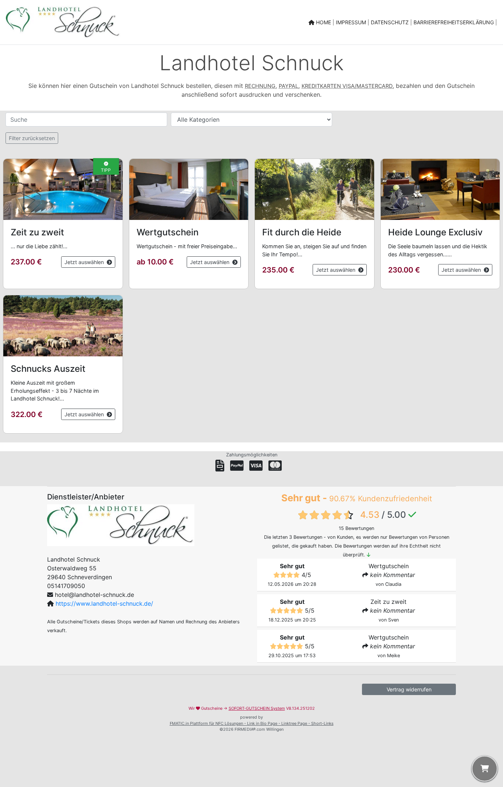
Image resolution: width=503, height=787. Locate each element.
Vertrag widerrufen (409, 689)
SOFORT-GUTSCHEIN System (257, 708)
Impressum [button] (351, 22)
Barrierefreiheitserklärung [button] (454, 22)
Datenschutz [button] (390, 22)
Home (323, 22)
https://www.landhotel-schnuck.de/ (104, 603)
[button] (63, 224)
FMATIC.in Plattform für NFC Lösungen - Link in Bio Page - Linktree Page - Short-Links (252, 723)
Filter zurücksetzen (32, 138)
